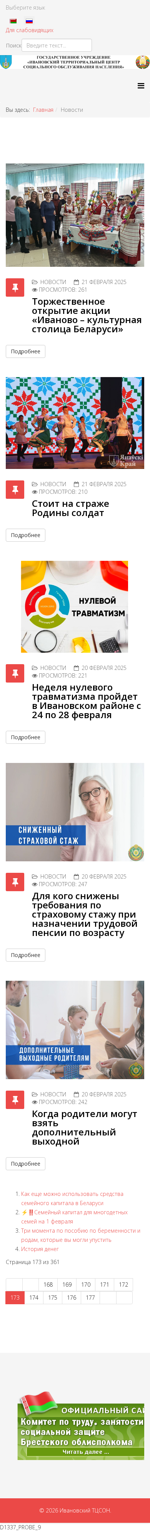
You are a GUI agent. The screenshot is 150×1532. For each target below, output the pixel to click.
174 (33, 1297)
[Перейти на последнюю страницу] (124, 1297)
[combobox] (57, 45)
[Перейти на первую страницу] (14, 1284)
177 (90, 1297)
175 (52, 1297)
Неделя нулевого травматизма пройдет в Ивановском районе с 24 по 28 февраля (86, 701)
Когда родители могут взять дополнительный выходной (84, 1127)
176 (71, 1297)
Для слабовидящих (29, 30)
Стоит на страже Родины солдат (70, 508)
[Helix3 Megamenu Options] (141, 85)
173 (15, 1297)
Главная (43, 109)
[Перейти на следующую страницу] (108, 1297)
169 (67, 1284)
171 (104, 1284)
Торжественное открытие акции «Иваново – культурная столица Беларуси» (87, 315)
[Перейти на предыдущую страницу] (30, 1284)
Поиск (14, 45)
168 (48, 1284)
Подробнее (25, 351)
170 (85, 1284)
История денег (40, 1249)
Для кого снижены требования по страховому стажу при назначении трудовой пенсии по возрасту (85, 914)
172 (123, 1284)
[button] (75, 1425)
